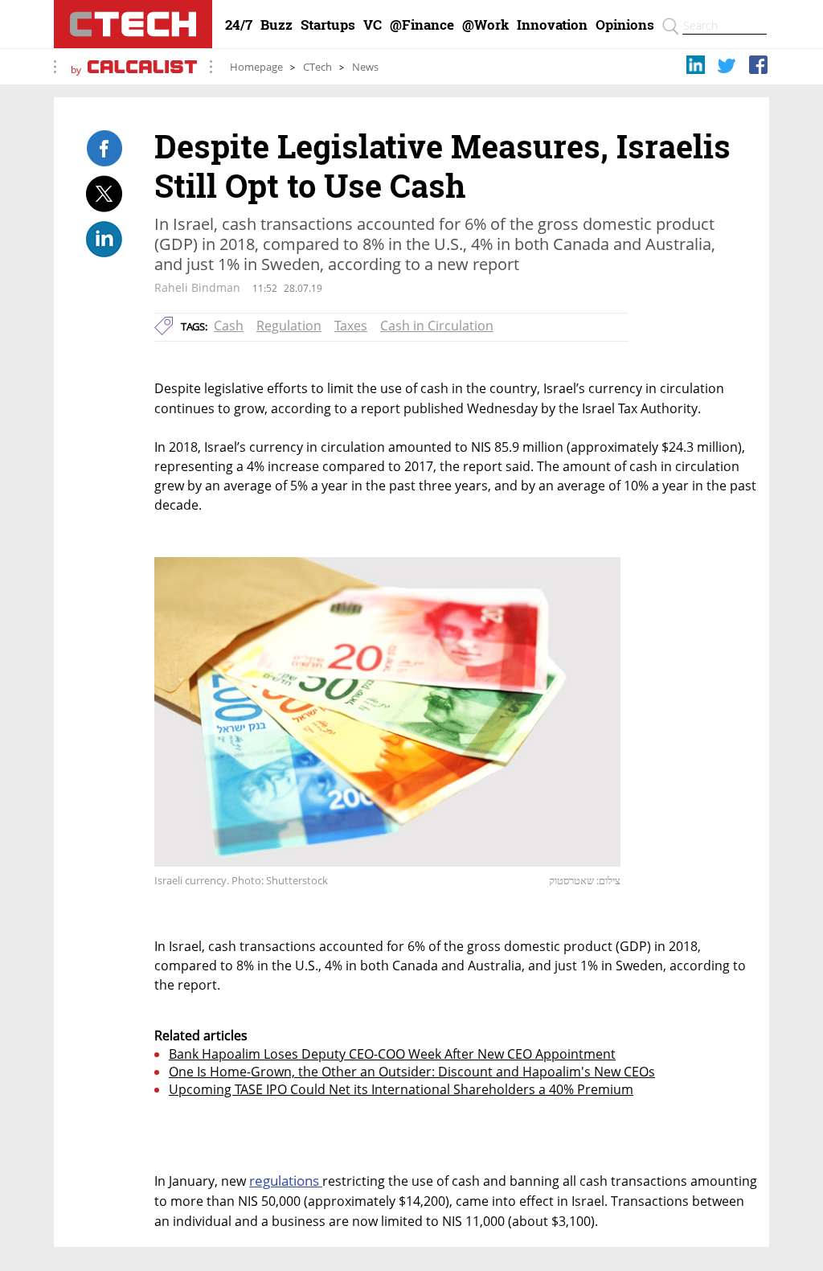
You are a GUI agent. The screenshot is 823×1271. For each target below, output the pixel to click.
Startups (328, 25)
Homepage (256, 67)
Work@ (485, 25)
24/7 (238, 25)
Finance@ (422, 25)
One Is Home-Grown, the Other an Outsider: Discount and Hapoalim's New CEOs (412, 1071)
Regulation (288, 325)
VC (372, 25)
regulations (285, 1180)
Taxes (350, 325)
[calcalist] (142, 69)
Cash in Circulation (436, 325)
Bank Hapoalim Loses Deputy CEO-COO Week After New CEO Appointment (392, 1054)
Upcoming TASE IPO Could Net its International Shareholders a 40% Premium (401, 1089)
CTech (317, 67)
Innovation (552, 25)
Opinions (625, 25)
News (365, 67)
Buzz (276, 25)
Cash (229, 325)
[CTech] (133, 24)
